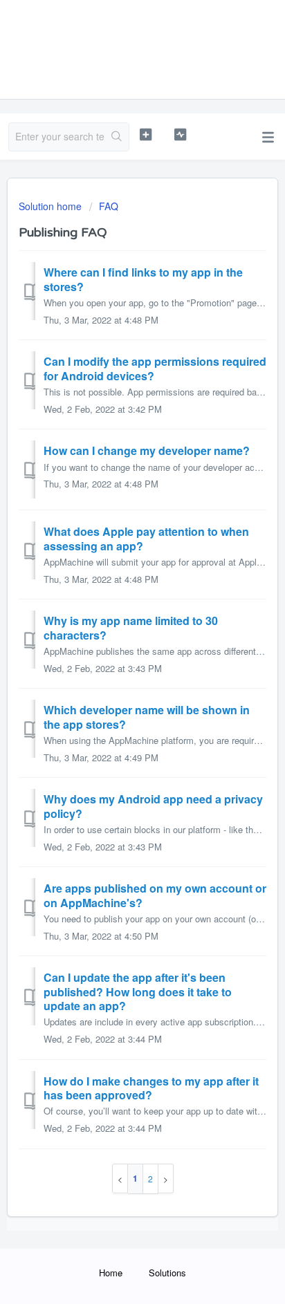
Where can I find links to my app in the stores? (143, 279)
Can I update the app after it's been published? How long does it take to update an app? (138, 991)
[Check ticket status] (180, 135)
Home (110, 1272)
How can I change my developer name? (147, 450)
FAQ (108, 206)
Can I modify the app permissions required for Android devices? (155, 368)
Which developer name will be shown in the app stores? (147, 717)
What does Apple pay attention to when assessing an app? (146, 538)
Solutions (167, 1272)
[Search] (116, 137)
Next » (166, 1178)
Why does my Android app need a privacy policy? (153, 806)
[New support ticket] (146, 135)
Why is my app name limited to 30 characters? (131, 627)
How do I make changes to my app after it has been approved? (151, 1088)
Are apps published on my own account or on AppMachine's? (155, 895)
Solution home (51, 206)
